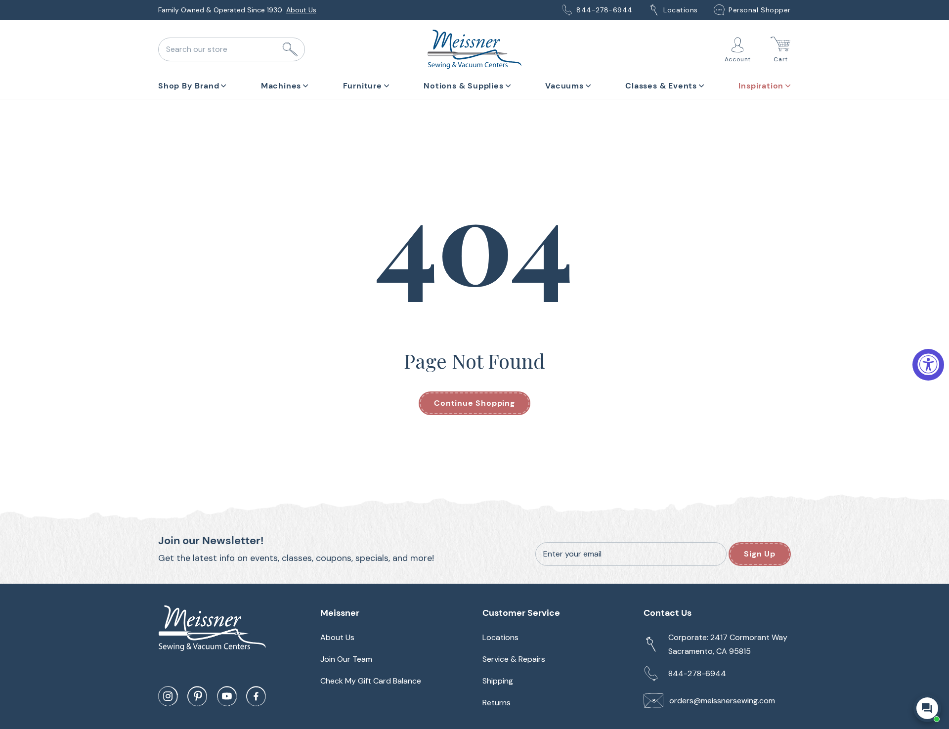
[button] (192, 84)
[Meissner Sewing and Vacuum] (474, 49)
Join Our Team (346, 659)
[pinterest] (197, 696)
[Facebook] (256, 696)
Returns (496, 702)
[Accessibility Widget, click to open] (928, 365)
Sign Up (760, 554)
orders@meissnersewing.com (722, 700)
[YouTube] (227, 696)
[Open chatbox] (927, 708)
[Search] (290, 49)
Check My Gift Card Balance (370, 681)
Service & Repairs (513, 659)
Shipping (497, 681)
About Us (301, 9)
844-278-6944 (604, 9)
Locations (680, 9)
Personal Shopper (760, 9)
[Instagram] (168, 696)
